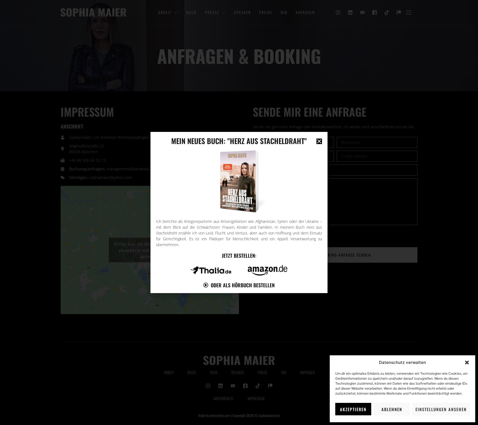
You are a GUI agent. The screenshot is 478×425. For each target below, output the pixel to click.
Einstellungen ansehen (441, 409)
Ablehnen (391, 409)
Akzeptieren (353, 409)
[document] (239, 212)
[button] (467, 362)
